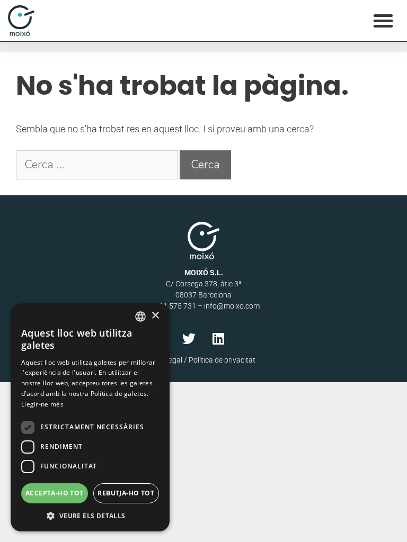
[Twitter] (189, 339)
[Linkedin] (218, 339)
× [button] (155, 316)
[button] (383, 21)
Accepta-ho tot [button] (54, 493)
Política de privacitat (222, 360)
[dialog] (90, 417)
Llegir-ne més (42, 404)
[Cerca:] (98, 164)
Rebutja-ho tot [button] (126, 493)
